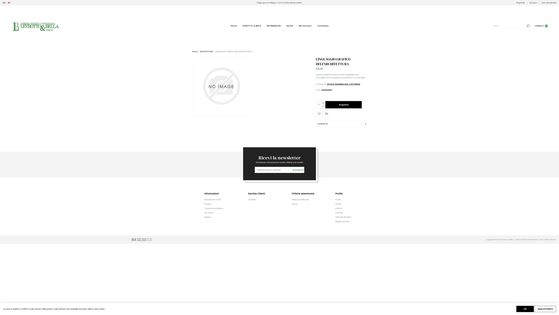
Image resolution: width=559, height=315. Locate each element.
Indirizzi (338, 208)
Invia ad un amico (326, 114)
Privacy (207, 204)
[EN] (9, 2)
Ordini (338, 204)
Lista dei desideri (343, 217)
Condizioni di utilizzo (213, 208)
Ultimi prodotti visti (300, 199)
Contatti (251, 199)
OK (525, 308)
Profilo (338, 199)
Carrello (339, 212)
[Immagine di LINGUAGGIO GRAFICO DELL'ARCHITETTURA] (221, 86)
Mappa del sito (342, 221)
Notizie (207, 217)
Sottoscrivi (298, 169)
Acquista (344, 104)
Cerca (528, 26)
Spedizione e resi (212, 199)
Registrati (520, 2)
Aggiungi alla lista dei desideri (319, 114)
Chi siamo (209, 212)
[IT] (4, 2)
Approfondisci (545, 308)
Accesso (533, 2)
